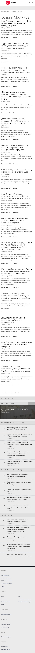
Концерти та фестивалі (24, 599)
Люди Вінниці (5, 627)
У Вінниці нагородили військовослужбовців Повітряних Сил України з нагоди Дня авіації (15, 368)
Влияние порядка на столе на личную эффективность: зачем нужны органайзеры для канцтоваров (18, 529)
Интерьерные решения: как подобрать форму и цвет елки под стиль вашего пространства (19, 546)
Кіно (2, 596)
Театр (19, 596)
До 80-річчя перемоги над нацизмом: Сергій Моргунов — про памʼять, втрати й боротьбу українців (16, 122)
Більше (15, 37)
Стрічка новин (5, 575)
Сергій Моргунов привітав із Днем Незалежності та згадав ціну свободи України (16, 23)
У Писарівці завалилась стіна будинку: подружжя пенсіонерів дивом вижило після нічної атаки (16, 70)
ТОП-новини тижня (6, 581)
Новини (9, 11)
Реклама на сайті (6, 649)
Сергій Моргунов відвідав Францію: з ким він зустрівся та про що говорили (16, 344)
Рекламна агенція (6, 614)
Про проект (4, 646)
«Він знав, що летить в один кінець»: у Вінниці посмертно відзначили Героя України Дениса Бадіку (16, 95)
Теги (2, 586)
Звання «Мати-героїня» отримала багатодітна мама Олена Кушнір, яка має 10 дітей (19, 444)
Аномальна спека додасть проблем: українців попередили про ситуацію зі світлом (18, 506)
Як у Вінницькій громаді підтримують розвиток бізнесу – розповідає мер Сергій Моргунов (15, 196)
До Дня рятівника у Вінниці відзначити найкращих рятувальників (13, 320)
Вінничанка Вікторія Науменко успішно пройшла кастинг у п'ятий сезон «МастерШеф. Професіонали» (19, 453)
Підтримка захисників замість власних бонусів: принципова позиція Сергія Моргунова (14, 147)
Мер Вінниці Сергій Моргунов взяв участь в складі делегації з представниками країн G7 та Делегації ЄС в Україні (16, 245)
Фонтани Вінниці (6, 624)
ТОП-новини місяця (6, 583)
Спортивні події (5, 601)
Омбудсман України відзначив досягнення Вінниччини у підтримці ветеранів (14, 220)
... (21, 393)
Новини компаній (6, 578)
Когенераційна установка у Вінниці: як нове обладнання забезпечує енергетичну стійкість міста (16, 271)
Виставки (4, 599)
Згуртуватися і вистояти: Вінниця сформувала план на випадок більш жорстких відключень (15, 45)
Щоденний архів (6, 637)
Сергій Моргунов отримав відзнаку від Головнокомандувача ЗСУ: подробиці (16, 172)
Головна (3, 11)
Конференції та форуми (24, 601)
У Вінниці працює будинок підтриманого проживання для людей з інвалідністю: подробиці (15, 295)
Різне (2, 604)
